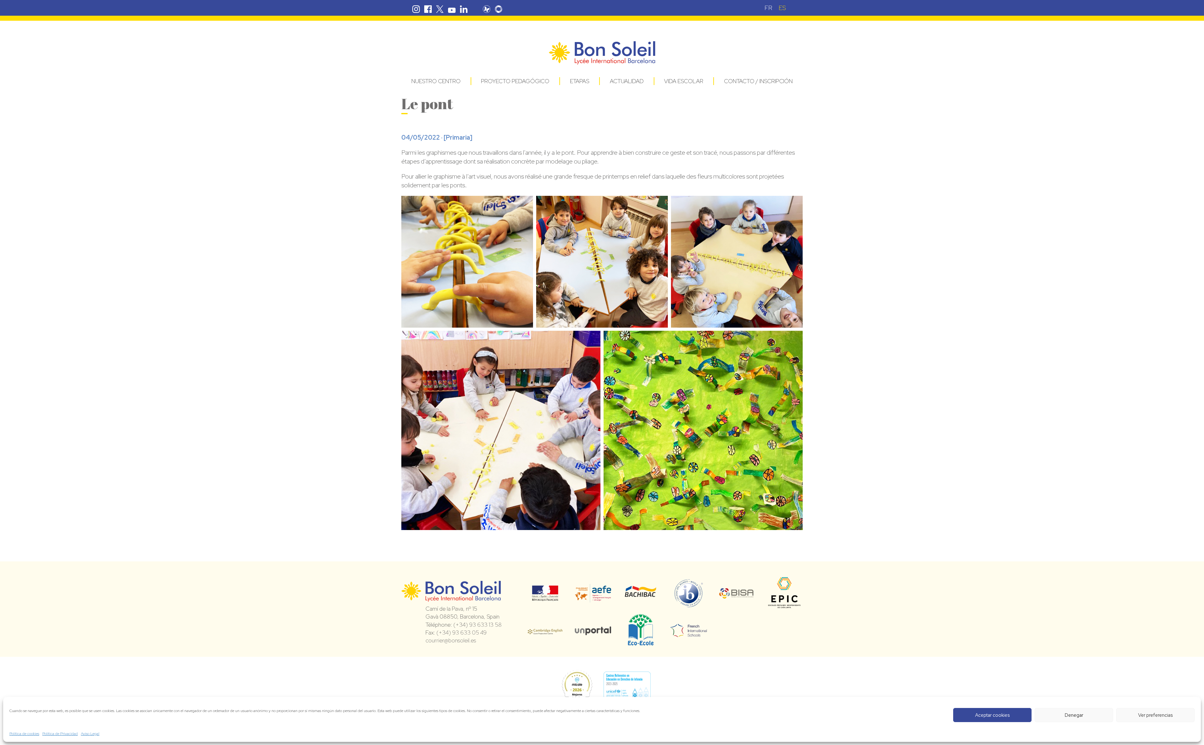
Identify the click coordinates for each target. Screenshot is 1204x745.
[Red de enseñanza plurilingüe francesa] (688, 633)
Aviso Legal (90, 733)
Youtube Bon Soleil (452, 9)
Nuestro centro (436, 81)
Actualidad (627, 81)
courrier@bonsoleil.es (450, 640)
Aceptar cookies (992, 715)
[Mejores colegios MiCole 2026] (576, 685)
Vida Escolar (683, 81)
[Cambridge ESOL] (545, 631)
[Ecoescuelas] (640, 643)
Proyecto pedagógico (515, 81)
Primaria (458, 137)
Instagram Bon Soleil (416, 9)
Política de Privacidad (60, 733)
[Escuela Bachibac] (640, 595)
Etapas (579, 81)
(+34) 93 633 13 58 (477, 624)
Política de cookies (24, 733)
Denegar (1074, 715)
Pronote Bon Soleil (486, 9)
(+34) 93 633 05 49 (461, 632)
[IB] (688, 604)
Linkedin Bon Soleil (463, 9)
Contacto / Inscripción (758, 81)
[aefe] (593, 598)
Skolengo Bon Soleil (498, 9)
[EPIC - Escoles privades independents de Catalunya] (784, 608)
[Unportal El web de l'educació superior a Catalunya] (593, 631)
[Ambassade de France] (545, 597)
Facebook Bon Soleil (428, 9)
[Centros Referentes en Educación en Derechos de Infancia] (627, 685)
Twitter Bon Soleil (440, 9)
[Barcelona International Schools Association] (736, 595)
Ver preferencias (1155, 715)
